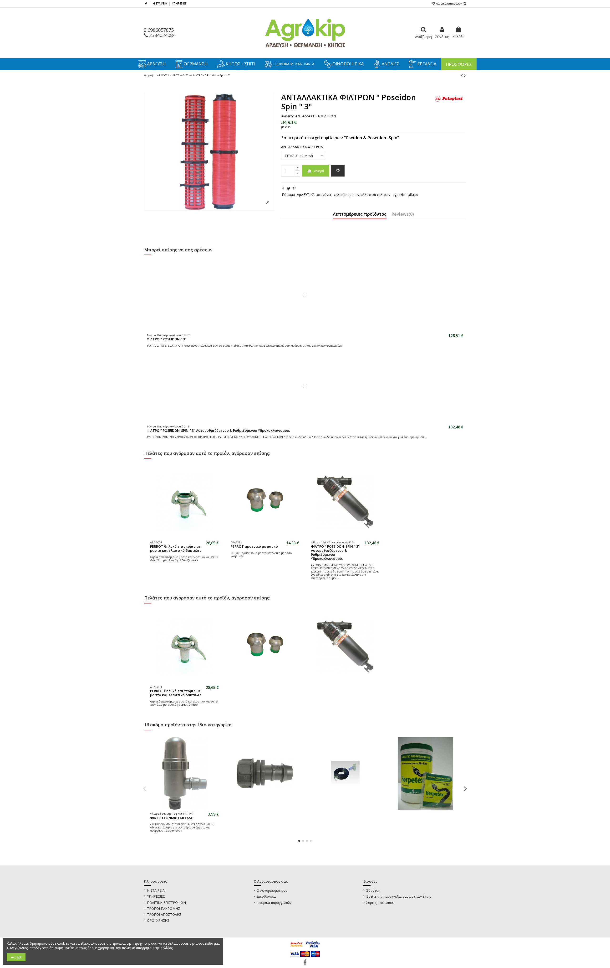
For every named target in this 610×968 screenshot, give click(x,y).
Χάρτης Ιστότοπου (380, 902)
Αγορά (319, 170)
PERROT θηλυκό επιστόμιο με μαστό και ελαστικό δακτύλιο (176, 548)
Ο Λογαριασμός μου (272, 890)
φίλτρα (412, 194)
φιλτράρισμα (343, 194)
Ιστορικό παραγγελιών (274, 902)
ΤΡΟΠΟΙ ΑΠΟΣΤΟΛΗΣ (164, 914)
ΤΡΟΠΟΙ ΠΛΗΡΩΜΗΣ (163, 908)
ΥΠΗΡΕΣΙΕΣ (179, 3)
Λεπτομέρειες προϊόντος (359, 214)
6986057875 (160, 30)
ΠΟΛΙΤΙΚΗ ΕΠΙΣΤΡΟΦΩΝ (166, 902)
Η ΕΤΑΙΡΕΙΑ (160, 3)
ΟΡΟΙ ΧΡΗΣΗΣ (158, 920)
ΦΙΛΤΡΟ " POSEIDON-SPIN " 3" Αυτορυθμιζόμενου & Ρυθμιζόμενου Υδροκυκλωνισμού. (218, 430)
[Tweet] (288, 188)
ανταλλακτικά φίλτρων (373, 194)
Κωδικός (287, 116)
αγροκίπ (399, 194)
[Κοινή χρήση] (283, 188)
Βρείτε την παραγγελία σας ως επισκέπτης (398, 896)
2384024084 (161, 35)
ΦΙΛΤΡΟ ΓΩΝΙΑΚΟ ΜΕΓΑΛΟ (171, 818)
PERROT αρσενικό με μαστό (254, 546)
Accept (16, 957)
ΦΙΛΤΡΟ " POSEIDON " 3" (166, 339)
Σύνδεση (373, 890)
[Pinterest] (294, 188)
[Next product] (465, 75)
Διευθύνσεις (266, 896)
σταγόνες (324, 194)
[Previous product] (462, 75)
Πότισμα (288, 194)
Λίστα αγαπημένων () (450, 3)
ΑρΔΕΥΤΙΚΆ (306, 194)
